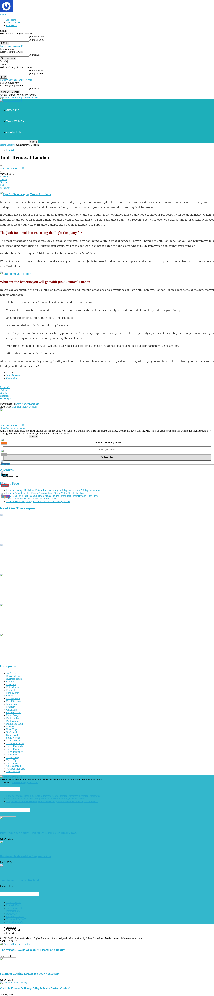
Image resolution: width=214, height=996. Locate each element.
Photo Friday (12, 718)
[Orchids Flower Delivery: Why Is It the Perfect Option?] (13, 982)
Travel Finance (13, 749)
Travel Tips (11, 760)
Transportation (13, 740)
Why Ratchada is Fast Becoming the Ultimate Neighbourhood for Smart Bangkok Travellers (52, 495)
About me (11, 19)
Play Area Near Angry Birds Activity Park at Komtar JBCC (38, 832)
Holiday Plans (13, 698)
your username (36, 36)
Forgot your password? (11, 46)
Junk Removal (13, 375)
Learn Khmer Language (27, 404)
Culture (10, 681)
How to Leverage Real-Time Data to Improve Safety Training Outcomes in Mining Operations (53, 490)
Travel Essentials (14, 746)
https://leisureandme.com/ (12, 428)
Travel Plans (12, 754)
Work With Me (13, 22)
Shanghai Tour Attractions (24, 406)
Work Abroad (13, 771)
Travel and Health (15, 743)
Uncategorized (13, 766)
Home (3, 144)
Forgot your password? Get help (16, 80)
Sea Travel (11, 732)
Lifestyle (11, 144)
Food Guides (12, 692)
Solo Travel (12, 735)
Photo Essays (12, 715)
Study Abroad (13, 737)
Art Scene (11, 673)
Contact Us (11, 25)
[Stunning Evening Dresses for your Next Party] (8, 967)
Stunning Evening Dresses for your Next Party (30, 973)
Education (11, 684)
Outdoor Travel (13, 712)
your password (36, 39)
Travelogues (12, 763)
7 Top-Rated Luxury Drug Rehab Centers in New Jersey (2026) (38, 501)
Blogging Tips (13, 676)
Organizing (11, 378)
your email (34, 54)
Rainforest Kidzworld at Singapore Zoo (25, 856)
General (10, 695)
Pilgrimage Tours (14, 723)
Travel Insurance (14, 751)
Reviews (10, 726)
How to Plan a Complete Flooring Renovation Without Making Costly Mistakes (45, 493)
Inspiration (11, 704)
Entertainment (13, 687)
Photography (12, 721)
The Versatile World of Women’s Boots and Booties (32, 950)
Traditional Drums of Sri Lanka (20, 880)
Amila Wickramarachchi (12, 168)
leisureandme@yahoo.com (25, 782)
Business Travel (14, 678)
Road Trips (11, 729)
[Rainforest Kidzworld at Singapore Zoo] (8, 850)
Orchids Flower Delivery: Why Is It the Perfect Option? (35, 988)
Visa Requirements (15, 768)
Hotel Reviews (13, 701)
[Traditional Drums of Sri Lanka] (8, 874)
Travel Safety (12, 757)
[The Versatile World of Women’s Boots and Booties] (15, 944)
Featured (10, 690)
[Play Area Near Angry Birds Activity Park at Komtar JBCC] (8, 826)
